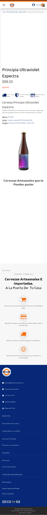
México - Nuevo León (28, 123)
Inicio (4, 12)
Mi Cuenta (5, 460)
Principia (10, 117)
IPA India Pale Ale (12, 12)
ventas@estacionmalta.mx (14, 383)
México (19, 123)
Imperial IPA (22, 12)
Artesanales (12, 123)
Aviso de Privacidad (9, 439)
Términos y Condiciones (10, 445)
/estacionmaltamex (12, 389)
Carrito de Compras (9, 467)
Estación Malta (10, 402)
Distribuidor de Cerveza (10, 423)
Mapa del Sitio (10, 408)
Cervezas (10, 120)
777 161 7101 (10, 395)
